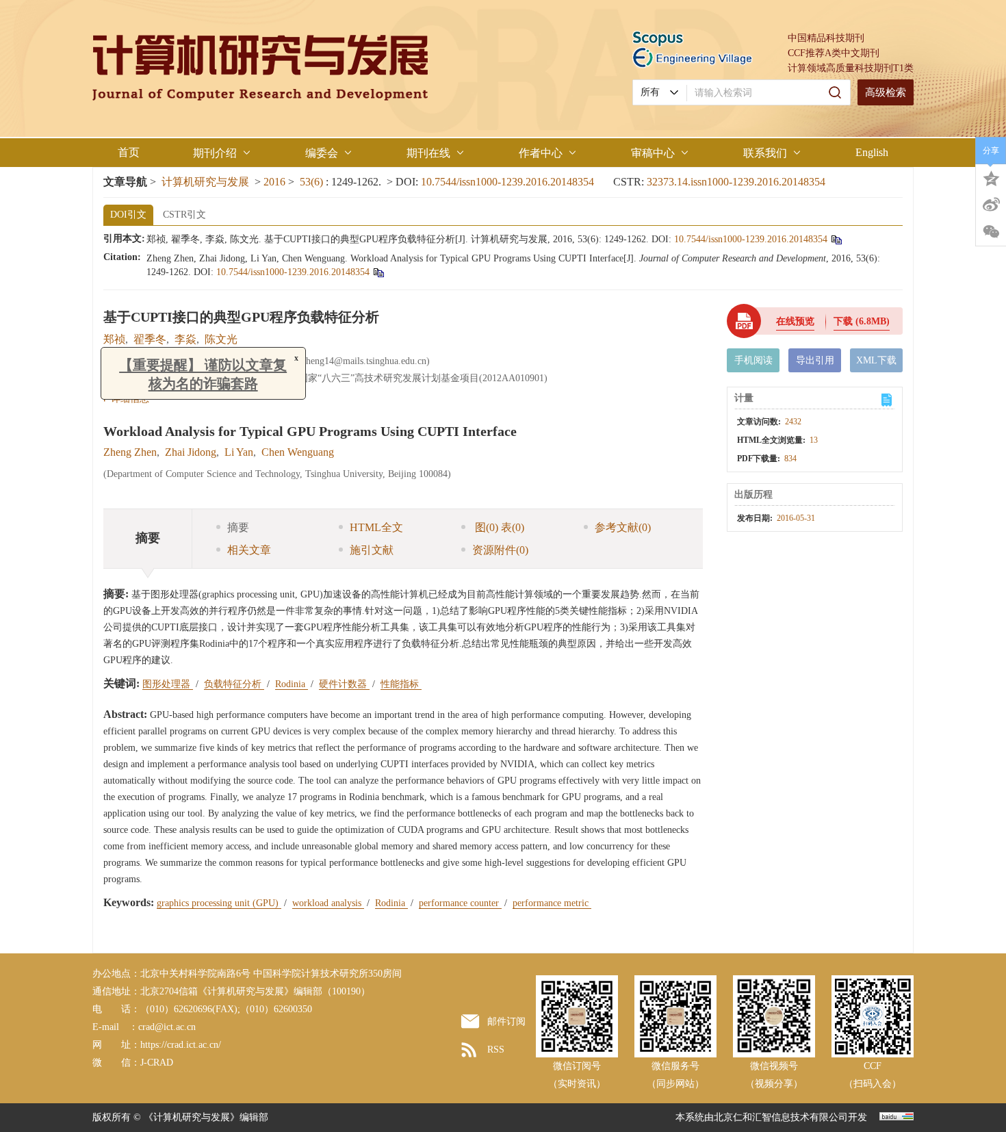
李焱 (185, 339)
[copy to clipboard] (378, 272)
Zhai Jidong (190, 452)
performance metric (552, 903)
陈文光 (221, 339)
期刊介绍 (215, 153)
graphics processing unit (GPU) (219, 903)
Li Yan (238, 452)
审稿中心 (653, 153)
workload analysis (328, 903)
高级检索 (885, 92)
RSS (495, 1049)
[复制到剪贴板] (835, 239)
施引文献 (372, 550)
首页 (129, 152)
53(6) (313, 182)
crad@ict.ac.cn (167, 1027)
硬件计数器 (344, 684)
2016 (274, 182)
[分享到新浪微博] (991, 205)
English (871, 152)
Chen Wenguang (297, 452)
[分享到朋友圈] (991, 232)
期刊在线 (428, 153)
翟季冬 (149, 339)
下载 (862, 321)
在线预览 (795, 321)
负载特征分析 (234, 684)
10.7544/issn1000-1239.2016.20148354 (507, 182)
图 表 (498, 527)
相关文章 (249, 550)
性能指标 (401, 684)
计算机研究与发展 (205, 182)
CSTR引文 (184, 214)
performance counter (460, 903)
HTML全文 (376, 527)
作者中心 (541, 153)
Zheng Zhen (130, 452)
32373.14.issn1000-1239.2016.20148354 (736, 182)
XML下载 (876, 360)
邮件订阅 (506, 1021)
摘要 (238, 527)
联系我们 (765, 153)
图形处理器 (167, 684)
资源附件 (500, 550)
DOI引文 (128, 214)
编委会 (321, 153)
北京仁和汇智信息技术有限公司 (781, 1117)
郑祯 (114, 339)
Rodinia (291, 684)
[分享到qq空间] (991, 177)
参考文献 (623, 527)
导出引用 (815, 360)
